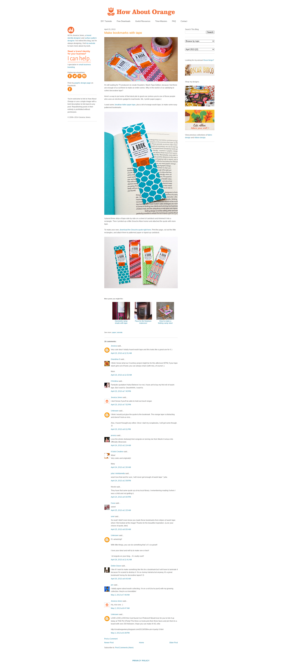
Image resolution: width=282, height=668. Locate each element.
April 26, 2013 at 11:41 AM (121, 560)
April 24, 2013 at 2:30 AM (121, 467)
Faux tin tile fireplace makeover (143, 322)
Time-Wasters (161, 21)
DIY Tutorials (106, 21)
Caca (113, 503)
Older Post (173, 643)
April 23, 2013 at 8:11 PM (121, 429)
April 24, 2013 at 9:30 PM (121, 497)
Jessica (114, 346)
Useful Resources (142, 21)
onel (112, 516)
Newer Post (109, 643)
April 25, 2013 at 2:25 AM (121, 510)
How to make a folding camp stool (165, 322)
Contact (184, 21)
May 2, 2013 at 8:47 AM (120, 608)
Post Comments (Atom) (124, 648)
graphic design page (82, 83)
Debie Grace (116, 566)
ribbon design (199, 138)
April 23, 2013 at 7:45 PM (121, 391)
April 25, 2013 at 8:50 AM (121, 529)
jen (112, 585)
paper (114, 332)
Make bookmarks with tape (123, 32)
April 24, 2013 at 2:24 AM (121, 445)
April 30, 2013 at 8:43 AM (121, 579)
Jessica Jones (116, 397)
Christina (114, 381)
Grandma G (115, 359)
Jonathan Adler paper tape (125, 105)
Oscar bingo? (208, 60)
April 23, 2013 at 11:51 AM (121, 353)
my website (90, 43)
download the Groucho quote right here (135, 230)
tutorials (119, 332)
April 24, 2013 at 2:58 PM (121, 481)
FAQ (174, 21)
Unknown (115, 411)
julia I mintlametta (118, 473)
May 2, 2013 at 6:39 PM (120, 633)
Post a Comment (111, 639)
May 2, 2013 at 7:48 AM (120, 595)
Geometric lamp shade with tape (121, 322)
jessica (113, 435)
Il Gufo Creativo (117, 452)
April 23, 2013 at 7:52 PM (121, 405)
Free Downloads (123, 21)
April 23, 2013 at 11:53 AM (121, 375)
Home (141, 643)
